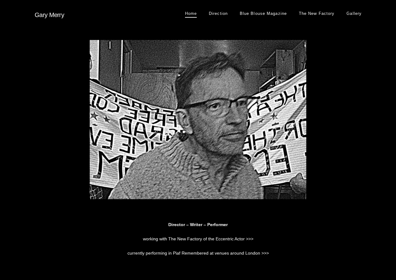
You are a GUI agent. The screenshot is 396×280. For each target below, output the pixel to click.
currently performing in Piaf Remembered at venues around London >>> (198, 253)
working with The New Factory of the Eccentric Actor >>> (198, 238)
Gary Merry (49, 15)
